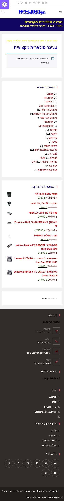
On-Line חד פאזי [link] (49, 109)
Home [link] (59, 26)
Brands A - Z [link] (50, 407)
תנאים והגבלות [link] (49, 440)
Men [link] (54, 402)
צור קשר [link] (52, 435)
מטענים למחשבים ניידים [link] (45, 150)
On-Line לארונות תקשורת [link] (45, 114)
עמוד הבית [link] (52, 40)
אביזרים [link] (53, 130)
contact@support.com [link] (39, 352)
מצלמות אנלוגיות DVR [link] (44, 162)
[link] (4, 4)
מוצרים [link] (50, 26)
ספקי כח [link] (53, 166)
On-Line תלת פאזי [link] (48, 118)
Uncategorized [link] (46, 126)
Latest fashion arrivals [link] (45, 412)
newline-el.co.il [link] (43, 363)
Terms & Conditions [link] (26, 491)
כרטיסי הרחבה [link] (50, 146)
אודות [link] (53, 430)
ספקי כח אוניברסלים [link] (47, 170)
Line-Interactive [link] (46, 106)
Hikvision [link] (48, 97)
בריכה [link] (54, 142)
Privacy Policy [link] (8, 491)
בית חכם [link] (53, 138)
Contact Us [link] (42, 491)
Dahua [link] (50, 94)
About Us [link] (53, 491)
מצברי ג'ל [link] (52, 154)
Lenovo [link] (48, 101)
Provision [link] (48, 121)
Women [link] (52, 397)
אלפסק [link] (54, 133)
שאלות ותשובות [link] (49, 445)
